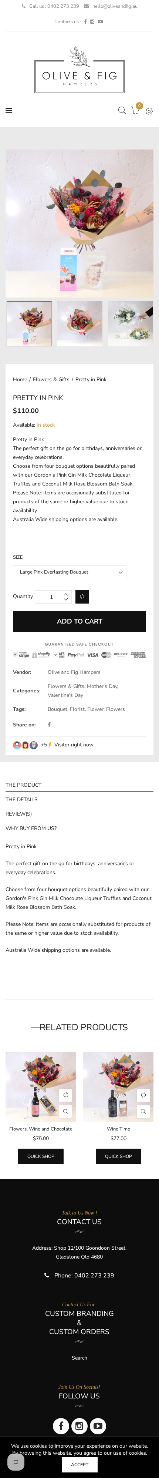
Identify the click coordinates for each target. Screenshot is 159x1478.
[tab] (79, 784)
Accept (79, 1465)
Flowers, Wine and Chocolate (40, 1129)
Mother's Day (102, 686)
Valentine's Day (65, 695)
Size (18, 557)
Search (79, 1357)
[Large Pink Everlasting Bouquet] (29, 323)
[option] (79, 224)
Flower (95, 709)
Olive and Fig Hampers (74, 672)
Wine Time (118, 1129)
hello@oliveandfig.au (115, 6)
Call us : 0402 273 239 (54, 6)
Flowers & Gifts (66, 686)
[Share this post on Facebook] (49, 725)
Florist (77, 709)
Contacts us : (67, 22)
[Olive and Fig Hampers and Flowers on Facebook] (85, 21)
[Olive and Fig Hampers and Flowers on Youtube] (100, 21)
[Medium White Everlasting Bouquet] (130, 323)
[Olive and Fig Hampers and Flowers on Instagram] (92, 21)
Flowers (115, 709)
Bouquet (57, 709)
